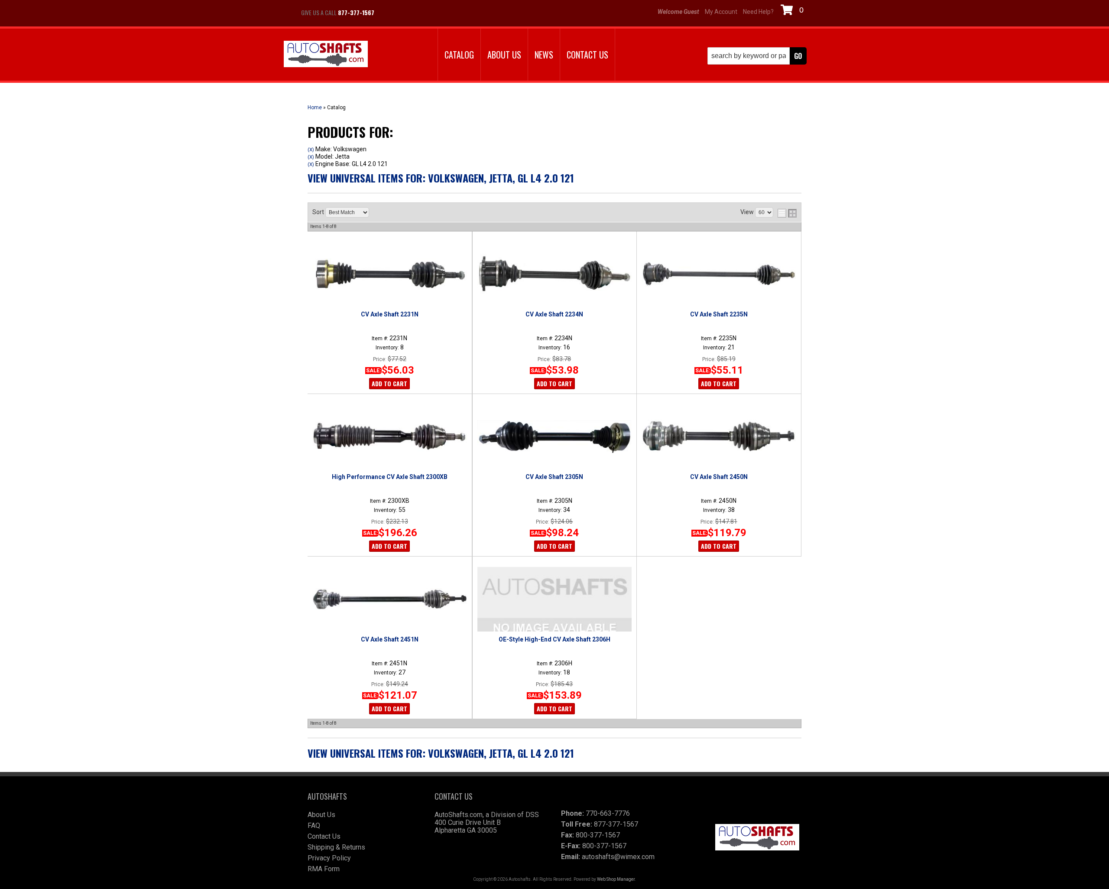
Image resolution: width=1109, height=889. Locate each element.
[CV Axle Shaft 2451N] (389, 599)
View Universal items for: (441, 178)
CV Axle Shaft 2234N (554, 314)
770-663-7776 (608, 813)
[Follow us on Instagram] (411, 13)
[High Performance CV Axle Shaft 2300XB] (389, 436)
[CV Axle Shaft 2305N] (554, 436)
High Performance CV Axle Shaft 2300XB (389, 476)
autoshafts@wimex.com (618, 857)
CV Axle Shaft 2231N (389, 314)
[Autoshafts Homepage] (326, 55)
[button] (757, 56)
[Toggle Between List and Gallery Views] (787, 213)
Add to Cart (389, 383)
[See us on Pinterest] (433, 13)
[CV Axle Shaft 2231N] (389, 273)
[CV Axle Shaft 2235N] (719, 273)
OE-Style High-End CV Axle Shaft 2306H (554, 639)
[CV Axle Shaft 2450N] (719, 436)
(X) (311, 150)
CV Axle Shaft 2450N (719, 476)
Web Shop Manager (616, 879)
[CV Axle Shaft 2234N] (554, 273)
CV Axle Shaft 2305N (554, 476)
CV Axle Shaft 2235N (719, 314)
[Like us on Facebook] (390, 13)
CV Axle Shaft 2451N (389, 639)
